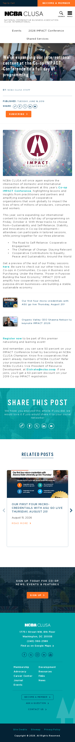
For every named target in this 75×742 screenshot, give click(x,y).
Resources (45, 671)
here (6, 267)
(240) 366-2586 (37, 641)
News (42, 680)
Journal (18, 680)
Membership (21, 667)
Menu (69, 16)
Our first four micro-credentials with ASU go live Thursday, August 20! (37, 508)
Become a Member (56, 3)
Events (17, 31)
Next (71, 510)
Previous (4, 510)
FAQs (42, 676)
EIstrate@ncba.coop (41, 369)
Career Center (23, 676)
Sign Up (36, 595)
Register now (12, 338)
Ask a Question (36, 703)
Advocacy (20, 671)
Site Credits (20, 730)
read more (20, 523)
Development (47, 667)
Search (61, 16)
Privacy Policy (52, 730)
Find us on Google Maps (36, 646)
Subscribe (17, 114)
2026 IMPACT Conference (46, 31)
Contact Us (36, 709)
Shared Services (38, 39)
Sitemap (36, 730)
